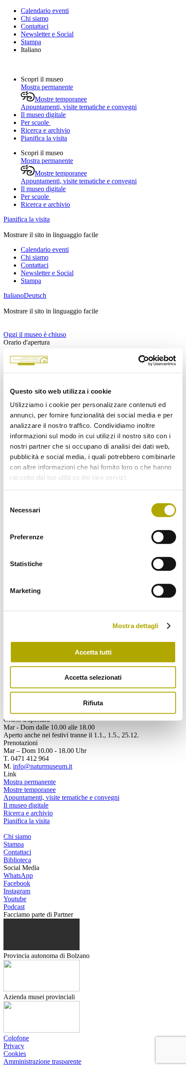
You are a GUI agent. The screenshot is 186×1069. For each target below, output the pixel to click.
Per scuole (36, 122)
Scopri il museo (43, 79)
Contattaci (34, 26)
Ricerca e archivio (45, 130)
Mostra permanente (47, 87)
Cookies (14, 1053)
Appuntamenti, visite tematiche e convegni (79, 107)
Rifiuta (93, 702)
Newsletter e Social (47, 34)
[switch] (163, 537)
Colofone (16, 1038)
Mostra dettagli (135, 625)
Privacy (13, 1045)
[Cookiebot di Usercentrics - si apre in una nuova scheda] (138, 360)
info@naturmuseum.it (42, 766)
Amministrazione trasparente (42, 1061)
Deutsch (35, 295)
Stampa (31, 42)
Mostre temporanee (61, 99)
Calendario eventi (45, 10)
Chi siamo (34, 18)
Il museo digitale (43, 114)
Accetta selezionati (93, 677)
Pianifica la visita (44, 138)
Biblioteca (17, 860)
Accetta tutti (93, 651)
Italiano (31, 49)
